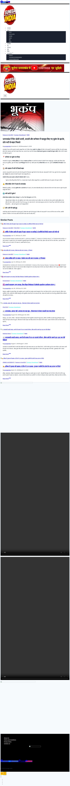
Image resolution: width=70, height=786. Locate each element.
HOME (9, 28)
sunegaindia (7, 146)
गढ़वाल (28, 135)
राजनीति (9, 43)
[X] (3, 2)
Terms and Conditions (10, 740)
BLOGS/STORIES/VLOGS (14, 59)
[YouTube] (9, 2)
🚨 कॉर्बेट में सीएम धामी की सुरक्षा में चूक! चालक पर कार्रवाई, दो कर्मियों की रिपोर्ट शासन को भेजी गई (31, 232)
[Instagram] (5, 2)
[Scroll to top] (2, 773)
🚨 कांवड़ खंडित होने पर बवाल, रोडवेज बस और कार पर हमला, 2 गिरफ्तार (24, 258)
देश (8, 45)
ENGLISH (11, 55)
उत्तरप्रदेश (10, 36)
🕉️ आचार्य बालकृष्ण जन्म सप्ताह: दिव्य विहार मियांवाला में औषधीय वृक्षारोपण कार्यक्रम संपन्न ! (29, 285)
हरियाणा (10, 41)
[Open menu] (5, 95)
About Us (6, 738)
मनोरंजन (9, 47)
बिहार (10, 39)
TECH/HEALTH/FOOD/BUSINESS (15, 57)
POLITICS (16, 228)
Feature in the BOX (8, 135)
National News (7, 333)
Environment (6, 280)
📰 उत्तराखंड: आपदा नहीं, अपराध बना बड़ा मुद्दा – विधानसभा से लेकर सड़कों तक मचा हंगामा (29, 311)
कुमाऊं (34, 228)
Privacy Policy (7, 741)
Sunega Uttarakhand (20, 135)
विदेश (8, 51)
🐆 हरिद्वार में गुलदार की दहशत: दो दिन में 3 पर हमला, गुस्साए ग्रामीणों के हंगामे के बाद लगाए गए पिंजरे (31, 366)
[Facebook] (2, 2)
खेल (8, 49)
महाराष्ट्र (10, 37)
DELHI (10, 32)
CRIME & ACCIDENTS (8, 362)
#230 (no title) (12, 34)
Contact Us (7, 743)
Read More (7, 246)
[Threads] (7, 2)
